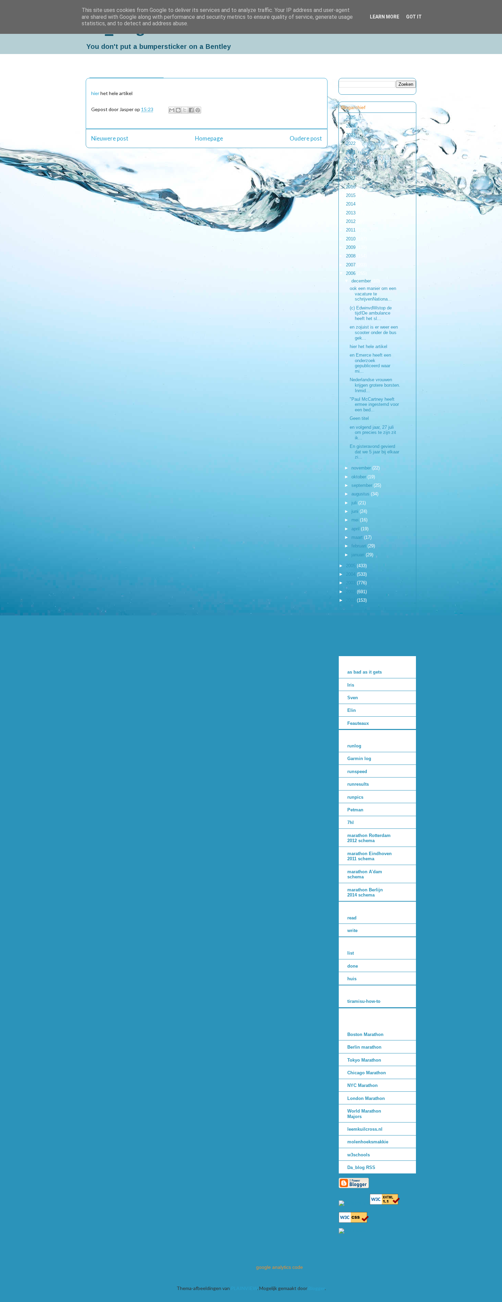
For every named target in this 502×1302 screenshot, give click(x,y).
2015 (351, 195)
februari (359, 545)
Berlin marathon (364, 1047)
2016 (351, 186)
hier (95, 93)
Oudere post (306, 138)
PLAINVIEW (244, 1288)
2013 (351, 212)
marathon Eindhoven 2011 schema (369, 856)
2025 (351, 117)
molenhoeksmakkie (367, 1141)
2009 (351, 247)
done (352, 966)
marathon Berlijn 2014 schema (365, 892)
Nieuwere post (109, 138)
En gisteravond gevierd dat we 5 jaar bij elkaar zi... (374, 452)
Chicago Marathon (366, 1072)
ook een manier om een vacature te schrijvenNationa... (373, 294)
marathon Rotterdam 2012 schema (369, 838)
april (356, 528)
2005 (351, 565)
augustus (361, 493)
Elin (351, 710)
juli (354, 502)
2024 (351, 126)
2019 (351, 160)
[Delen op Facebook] (191, 110)
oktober (359, 476)
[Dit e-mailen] (171, 110)
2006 (351, 273)
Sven (352, 697)
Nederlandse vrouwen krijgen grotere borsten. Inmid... (375, 385)
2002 (351, 591)
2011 (351, 229)
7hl (350, 822)
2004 (351, 574)
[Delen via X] (184, 110)
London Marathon (366, 1098)
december (361, 280)
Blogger (316, 1288)
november (361, 467)
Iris (350, 685)
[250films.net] (353, 1203)
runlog (354, 745)
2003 (351, 582)
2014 (351, 204)
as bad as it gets (364, 672)
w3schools (358, 1154)
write (352, 930)
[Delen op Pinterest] (197, 110)
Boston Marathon (365, 1034)
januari (358, 554)
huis (352, 978)
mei (355, 519)
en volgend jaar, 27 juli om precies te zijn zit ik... (373, 432)
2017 (351, 178)
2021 (351, 152)
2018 (351, 169)
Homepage (209, 138)
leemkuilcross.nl (364, 1129)
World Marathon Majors (364, 1113)
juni (355, 511)
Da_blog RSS (361, 1167)
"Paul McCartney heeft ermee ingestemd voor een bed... (374, 404)
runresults (358, 784)
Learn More (384, 16)
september (362, 485)
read (352, 917)
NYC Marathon (362, 1085)
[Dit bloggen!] (178, 110)
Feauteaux (358, 723)
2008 (351, 255)
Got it (414, 16)
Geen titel (359, 418)
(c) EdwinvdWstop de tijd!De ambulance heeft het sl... (371, 313)
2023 (351, 134)
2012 (351, 221)
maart (357, 537)
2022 (351, 143)
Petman (355, 809)
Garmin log (359, 758)
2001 (351, 600)
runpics (355, 797)
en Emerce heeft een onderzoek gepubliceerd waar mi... (370, 363)
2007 (351, 264)
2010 (351, 238)
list (350, 953)
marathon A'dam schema (364, 874)
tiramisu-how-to (363, 1001)
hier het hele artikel (368, 346)
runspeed (357, 771)
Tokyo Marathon (364, 1060)
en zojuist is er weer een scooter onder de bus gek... (374, 332)
